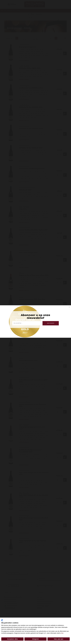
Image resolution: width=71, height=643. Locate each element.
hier (62, 633)
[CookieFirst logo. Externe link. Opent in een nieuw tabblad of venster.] (2, 620)
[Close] (69, 307)
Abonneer (50, 323)
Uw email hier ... (18, 323)
